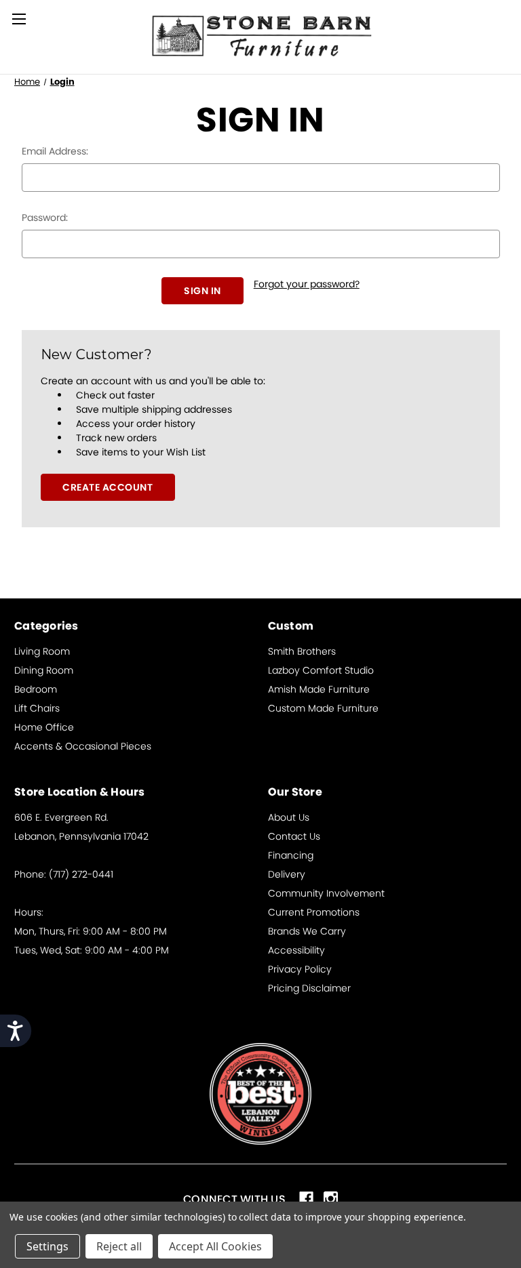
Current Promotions (314, 912)
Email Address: (55, 151)
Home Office (44, 727)
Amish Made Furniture (319, 689)
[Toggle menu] (18, 18)
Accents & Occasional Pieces (82, 746)
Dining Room (43, 670)
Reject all (119, 1246)
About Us (288, 817)
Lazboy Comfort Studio (321, 670)
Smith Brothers (302, 651)
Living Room (42, 651)
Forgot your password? (307, 284)
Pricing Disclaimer (309, 988)
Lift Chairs (37, 708)
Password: (45, 217)
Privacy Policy (300, 969)
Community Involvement (326, 893)
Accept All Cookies (215, 1246)
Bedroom (35, 689)
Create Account (107, 487)
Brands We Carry (307, 931)
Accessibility (296, 950)
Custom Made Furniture (323, 708)
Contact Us (294, 836)
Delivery (286, 874)
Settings (47, 1246)
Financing (290, 855)
